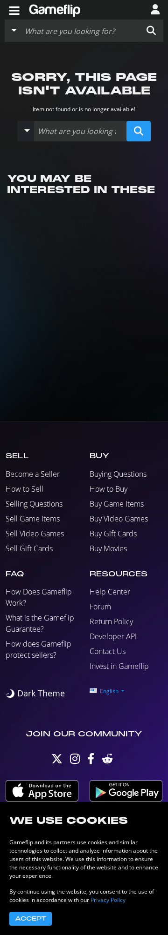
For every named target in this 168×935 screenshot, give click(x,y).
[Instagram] (75, 761)
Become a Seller (33, 474)
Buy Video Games (119, 519)
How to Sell (24, 489)
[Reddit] (107, 761)
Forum (100, 606)
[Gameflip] (54, 9)
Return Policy (111, 621)
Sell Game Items (33, 519)
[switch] (35, 693)
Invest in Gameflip (119, 666)
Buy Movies (108, 548)
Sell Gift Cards (29, 548)
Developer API (113, 636)
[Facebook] (90, 761)
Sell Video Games (35, 533)
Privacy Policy (108, 900)
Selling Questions (34, 504)
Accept (30, 918)
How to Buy (108, 489)
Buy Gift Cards (113, 533)
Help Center (110, 592)
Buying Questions (118, 474)
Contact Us (108, 651)
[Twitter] (57, 761)
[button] (151, 31)
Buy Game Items (117, 504)
